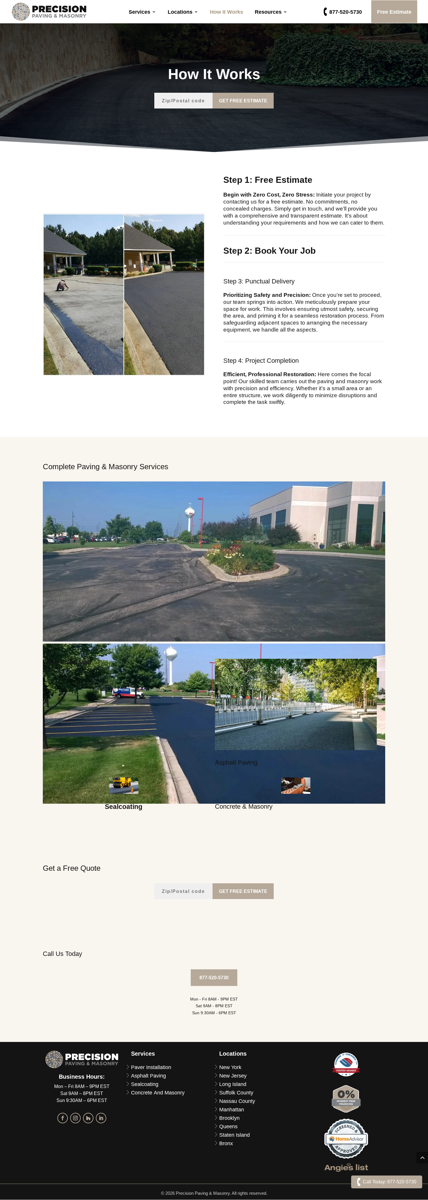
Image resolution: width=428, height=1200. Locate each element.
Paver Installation (151, 1067)
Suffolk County (236, 1092)
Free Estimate (394, 11)
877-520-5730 (345, 11)
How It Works (226, 11)
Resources (268, 11)
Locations (180, 11)
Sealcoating (144, 1083)
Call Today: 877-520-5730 (389, 1181)
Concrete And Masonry (158, 1092)
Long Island (232, 1083)
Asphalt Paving (148, 1075)
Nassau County (237, 1100)
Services (139, 11)
